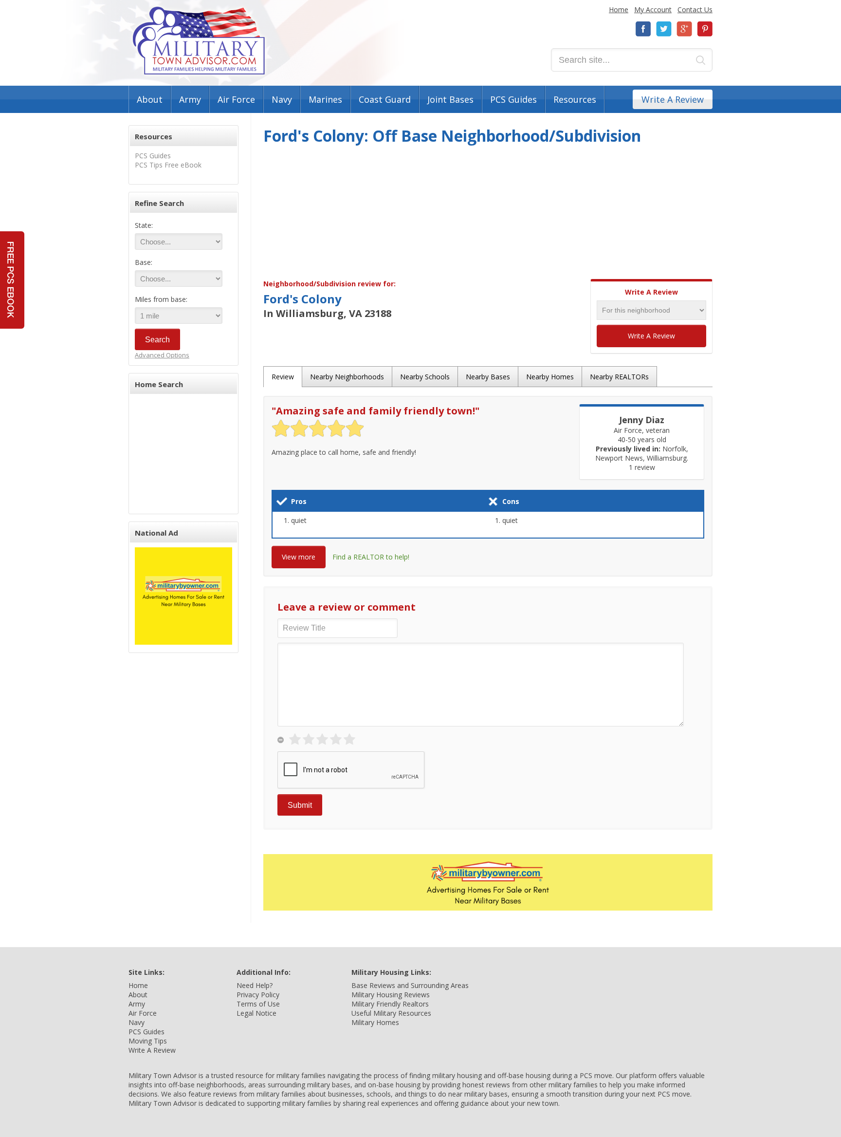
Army (190, 99)
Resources (574, 99)
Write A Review (672, 99)
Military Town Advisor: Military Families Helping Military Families (198, 40)
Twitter (664, 29)
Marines (325, 99)
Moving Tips (147, 1040)
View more (298, 556)
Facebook (643, 29)
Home (618, 9)
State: (144, 225)
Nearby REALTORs (619, 376)
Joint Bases (450, 99)
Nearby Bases (488, 376)
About (150, 99)
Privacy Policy (258, 994)
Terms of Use (258, 1003)
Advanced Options (162, 355)
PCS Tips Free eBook (168, 164)
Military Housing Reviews (390, 994)
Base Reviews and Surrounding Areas (410, 985)
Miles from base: (161, 299)
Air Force (236, 99)
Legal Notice (256, 1013)
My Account (653, 9)
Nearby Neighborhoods (347, 376)
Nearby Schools (425, 376)
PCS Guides (513, 99)
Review (283, 376)
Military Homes (375, 1022)
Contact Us (695, 9)
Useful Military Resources (391, 1013)
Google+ (684, 29)
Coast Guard (385, 99)
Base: (143, 262)
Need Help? (255, 985)
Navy (282, 99)
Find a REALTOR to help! (370, 556)
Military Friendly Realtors (390, 1003)
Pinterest (705, 29)
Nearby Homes (550, 376)
